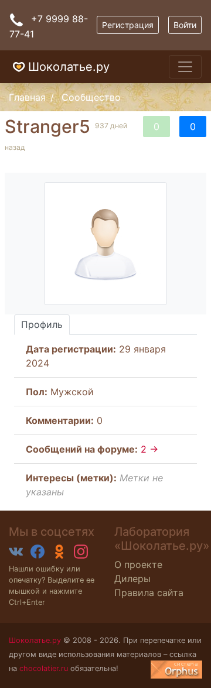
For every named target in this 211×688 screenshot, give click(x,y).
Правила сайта (148, 592)
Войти (184, 25)
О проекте (138, 564)
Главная (27, 97)
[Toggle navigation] (185, 66)
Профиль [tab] (42, 324)
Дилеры (132, 578)
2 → (149, 449)
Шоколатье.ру (69, 67)
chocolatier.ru (43, 668)
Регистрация (128, 25)
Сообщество (91, 97)
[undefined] (176, 669)
